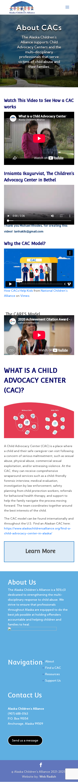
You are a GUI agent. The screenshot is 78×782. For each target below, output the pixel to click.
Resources (52, 674)
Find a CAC (53, 668)
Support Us (53, 680)
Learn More (40, 551)
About (49, 661)
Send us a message (25, 740)
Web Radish (47, 776)
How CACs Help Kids (18, 290)
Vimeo (24, 295)
